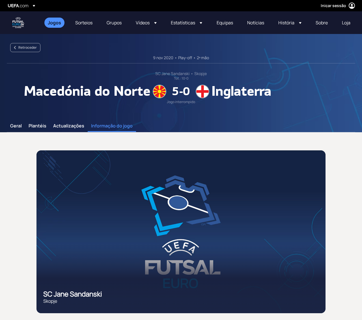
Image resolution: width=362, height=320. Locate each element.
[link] (54, 22)
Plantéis (37, 126)
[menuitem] (54, 22)
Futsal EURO (19, 22)
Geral (16, 126)
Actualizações (68, 126)
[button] (146, 22)
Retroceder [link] (27, 47)
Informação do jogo (112, 126)
